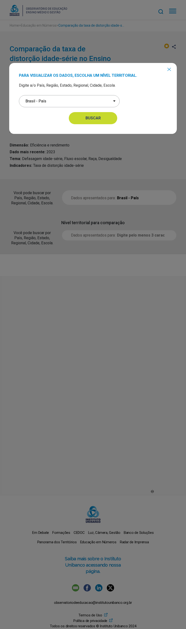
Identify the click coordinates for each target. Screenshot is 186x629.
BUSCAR (93, 118)
